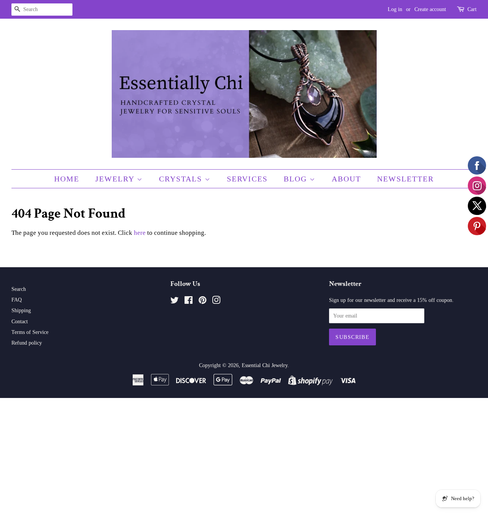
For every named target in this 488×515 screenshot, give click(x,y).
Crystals (182, 179)
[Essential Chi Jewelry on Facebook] (188, 301)
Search (18, 289)
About (346, 179)
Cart (472, 9)
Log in (395, 9)
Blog (297, 179)
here (140, 232)
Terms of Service (29, 332)
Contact (19, 321)
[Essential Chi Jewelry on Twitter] (174, 301)
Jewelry (116, 179)
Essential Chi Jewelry (264, 365)
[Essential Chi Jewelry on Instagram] (216, 301)
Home (66, 179)
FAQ (16, 300)
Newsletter (405, 179)
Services (247, 179)
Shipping (21, 310)
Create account (430, 9)
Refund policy (26, 343)
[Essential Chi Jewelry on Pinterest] (202, 301)
